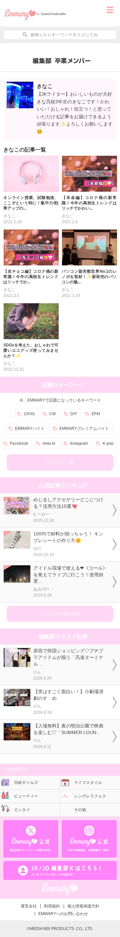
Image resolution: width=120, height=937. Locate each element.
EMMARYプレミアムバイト (84, 428)
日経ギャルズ (26, 782)
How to (49, 443)
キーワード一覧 (60, 462)
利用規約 (52, 906)
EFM (96, 414)
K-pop (108, 443)
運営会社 (29, 906)
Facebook (19, 443)
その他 (80, 809)
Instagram (79, 443)
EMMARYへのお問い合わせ (63, 913)
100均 (29, 414)
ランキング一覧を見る (60, 613)
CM (52, 414)
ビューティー (26, 796)
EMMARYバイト (30, 428)
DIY (73, 414)
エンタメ (22, 809)
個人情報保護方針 (83, 906)
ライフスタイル (88, 782)
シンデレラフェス (90, 796)
